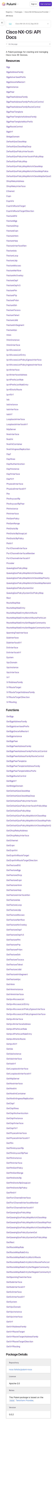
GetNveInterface (14, 1083)
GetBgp (10, 716)
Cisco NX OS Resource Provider (37, 12)
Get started (45, 4)
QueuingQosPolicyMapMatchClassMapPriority (28, 578)
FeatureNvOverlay (14, 275)
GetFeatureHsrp (13, 890)
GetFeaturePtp (13, 944)
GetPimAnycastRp (15, 1148)
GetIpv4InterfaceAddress (18, 1024)
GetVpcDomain (13, 1307)
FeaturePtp (11, 295)
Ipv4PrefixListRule (14, 379)
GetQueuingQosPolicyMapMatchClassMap (26, 1217)
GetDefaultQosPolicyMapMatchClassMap (26, 815)
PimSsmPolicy (12, 518)
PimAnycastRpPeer (15, 503)
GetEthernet (12, 840)
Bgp (8, 67)
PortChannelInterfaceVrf (18, 558)
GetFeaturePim (13, 939)
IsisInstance (12, 404)
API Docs (9, 16)
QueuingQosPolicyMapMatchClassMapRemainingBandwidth (28, 583)
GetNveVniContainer (16, 1093)
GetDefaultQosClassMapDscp (20, 796)
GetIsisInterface (14, 1058)
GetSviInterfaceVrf (15, 1297)
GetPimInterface (14, 1163)
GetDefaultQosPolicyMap (18, 810)
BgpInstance (12, 87)
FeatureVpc (11, 330)
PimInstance (12, 508)
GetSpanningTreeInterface (18, 1277)
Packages (18, 12)
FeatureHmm (12, 236)
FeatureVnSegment (15, 325)
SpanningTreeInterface (17, 632)
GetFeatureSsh (13, 954)
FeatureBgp (11, 221)
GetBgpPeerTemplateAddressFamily (23, 766)
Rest (8, 598)
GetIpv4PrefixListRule (16, 1029)
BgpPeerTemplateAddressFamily (21, 116)
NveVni (9, 439)
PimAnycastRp (13, 498)
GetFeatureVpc (13, 979)
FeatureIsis (11, 250)
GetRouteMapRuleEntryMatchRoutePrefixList (28, 1262)
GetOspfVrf (11, 1128)
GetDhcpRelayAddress (17, 830)
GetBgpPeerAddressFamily (18, 746)
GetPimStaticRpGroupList (18, 1183)
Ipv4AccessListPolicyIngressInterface (24, 364)
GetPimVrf (11, 1192)
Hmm (8, 335)
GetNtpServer (12, 1078)
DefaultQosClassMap (16, 141)
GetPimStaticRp (14, 1178)
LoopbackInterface (15, 419)
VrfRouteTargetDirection (18, 697)
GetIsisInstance (13, 1054)
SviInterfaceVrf (13, 652)
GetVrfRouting (13, 1346)
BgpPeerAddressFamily (17, 97)
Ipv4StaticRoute (14, 389)
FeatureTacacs (13, 310)
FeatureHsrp (12, 241)
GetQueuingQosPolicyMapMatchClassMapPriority (28, 1222)
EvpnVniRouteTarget (16, 206)
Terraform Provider (21, 1400)
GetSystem (11, 1302)
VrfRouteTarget (13, 687)
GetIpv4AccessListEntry (17, 1004)
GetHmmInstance (14, 989)
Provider (10, 563)
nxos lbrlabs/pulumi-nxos (20, 1369)
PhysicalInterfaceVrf (16, 489)
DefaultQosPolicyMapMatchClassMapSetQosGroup (28, 176)
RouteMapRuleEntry (15, 608)
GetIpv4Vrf (11, 1044)
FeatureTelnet (12, 315)
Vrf (7, 677)
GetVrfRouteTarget (15, 1331)
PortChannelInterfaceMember (20, 553)
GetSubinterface (14, 1282)
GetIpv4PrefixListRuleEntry (19, 1034)
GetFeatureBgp (13, 870)
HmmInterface (13, 345)
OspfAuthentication (15, 464)
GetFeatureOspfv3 (15, 935)
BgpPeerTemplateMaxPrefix (19, 121)
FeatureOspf (12, 280)
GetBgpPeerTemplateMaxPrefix (21, 771)
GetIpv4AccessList (15, 999)
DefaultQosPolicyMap (16, 161)
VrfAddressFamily (14, 682)
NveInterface (12, 434)
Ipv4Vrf (10, 394)
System (9, 657)
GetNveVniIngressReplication (20, 1098)
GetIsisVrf (11, 1063)
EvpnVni (10, 201)
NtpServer (11, 429)
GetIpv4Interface (14, 1019)
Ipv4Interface (12, 370)
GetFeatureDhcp (14, 875)
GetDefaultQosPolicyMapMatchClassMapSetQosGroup (28, 825)
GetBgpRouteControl (16, 776)
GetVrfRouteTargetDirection (19, 1341)
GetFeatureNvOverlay (16, 925)
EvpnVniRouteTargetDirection (20, 211)
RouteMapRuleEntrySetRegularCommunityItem (28, 627)
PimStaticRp (12, 528)
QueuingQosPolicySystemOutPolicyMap (24, 593)
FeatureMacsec (13, 265)
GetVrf (9, 1321)
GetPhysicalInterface (16, 1133)
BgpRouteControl (14, 126)
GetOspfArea (12, 1108)
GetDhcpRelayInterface (17, 835)
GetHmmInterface (15, 994)
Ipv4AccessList (13, 350)
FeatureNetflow (13, 270)
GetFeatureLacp (14, 905)
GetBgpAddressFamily (16, 721)
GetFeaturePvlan (14, 949)
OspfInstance (12, 469)
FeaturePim (11, 290)
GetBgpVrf (11, 781)
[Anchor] (18, 37)
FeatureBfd (11, 216)
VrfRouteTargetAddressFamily (20, 692)
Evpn (8, 196)
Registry (9, 12)
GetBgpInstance (14, 736)
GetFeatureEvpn (14, 880)
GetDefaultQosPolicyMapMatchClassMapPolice (28, 820)
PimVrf (9, 543)
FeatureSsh (11, 305)
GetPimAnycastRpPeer (17, 1153)
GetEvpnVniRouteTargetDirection (22, 860)
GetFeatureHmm (14, 885)
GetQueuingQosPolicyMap (18, 1212)
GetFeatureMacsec (15, 915)
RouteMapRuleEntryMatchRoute (21, 613)
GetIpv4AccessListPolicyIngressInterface (25, 1014)
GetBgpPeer (12, 741)
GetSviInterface (14, 1292)
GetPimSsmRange (14, 1173)
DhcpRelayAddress (15, 181)
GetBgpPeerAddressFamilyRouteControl (25, 756)
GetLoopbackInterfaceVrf (18, 1073)
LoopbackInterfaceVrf (17, 424)
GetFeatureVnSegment (17, 974)
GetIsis (9, 1049)
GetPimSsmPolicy (14, 1168)
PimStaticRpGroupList (16, 533)
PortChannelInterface (16, 548)
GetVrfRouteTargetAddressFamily (22, 1336)
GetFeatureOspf (14, 929)
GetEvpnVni (11, 850)
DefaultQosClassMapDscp (18, 146)
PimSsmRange (13, 523)
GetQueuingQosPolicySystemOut (21, 1232)
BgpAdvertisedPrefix (16, 77)
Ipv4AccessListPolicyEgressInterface (23, 360)
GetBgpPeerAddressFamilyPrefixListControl (26, 751)
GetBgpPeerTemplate (16, 761)
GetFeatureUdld (13, 969)
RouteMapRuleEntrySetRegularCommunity (26, 622)
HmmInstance (12, 340)
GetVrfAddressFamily (16, 1326)
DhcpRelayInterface (15, 186)
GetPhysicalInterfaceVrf (18, 1138)
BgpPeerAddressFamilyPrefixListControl (25, 102)
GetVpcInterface (14, 1316)
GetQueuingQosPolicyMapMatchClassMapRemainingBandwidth (28, 1227)
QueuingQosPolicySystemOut (20, 588)
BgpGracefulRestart (15, 82)
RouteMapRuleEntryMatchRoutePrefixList (26, 618)
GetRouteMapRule (15, 1247)
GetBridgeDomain (14, 786)
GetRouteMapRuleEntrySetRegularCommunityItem (28, 1272)
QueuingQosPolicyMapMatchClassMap (24, 573)
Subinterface (12, 637)
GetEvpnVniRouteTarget (17, 855)
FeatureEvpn (12, 231)
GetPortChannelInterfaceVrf (20, 1207)
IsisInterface (12, 409)
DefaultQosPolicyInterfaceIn (20, 151)
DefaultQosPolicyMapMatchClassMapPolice (27, 171)
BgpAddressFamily (14, 72)
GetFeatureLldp (13, 910)
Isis (7, 399)
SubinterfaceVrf (13, 642)
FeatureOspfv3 (13, 285)
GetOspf (10, 1103)
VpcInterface (12, 672)
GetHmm (10, 984)
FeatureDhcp (12, 226)
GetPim (9, 1143)
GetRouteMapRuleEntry (17, 1252)
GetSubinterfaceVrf (15, 1287)
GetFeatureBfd (13, 865)
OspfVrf (10, 479)
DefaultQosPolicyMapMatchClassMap (24, 166)
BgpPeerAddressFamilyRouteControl (23, 107)
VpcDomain (11, 662)
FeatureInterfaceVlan (16, 245)
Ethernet (10, 191)
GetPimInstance (14, 1158)
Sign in (34, 4)
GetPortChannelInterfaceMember (22, 1202)
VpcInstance (12, 667)
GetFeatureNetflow (15, 920)
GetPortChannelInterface (18, 1197)
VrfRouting (11, 702)
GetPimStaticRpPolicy (16, 1187)
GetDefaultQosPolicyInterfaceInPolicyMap (26, 806)
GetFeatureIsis (13, 900)
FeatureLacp (12, 255)
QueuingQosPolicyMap (16, 568)
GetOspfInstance (14, 1118)
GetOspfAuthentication (17, 1113)
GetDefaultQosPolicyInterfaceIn (21, 801)
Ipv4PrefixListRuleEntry (17, 384)
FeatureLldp (11, 260)
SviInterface (12, 647)
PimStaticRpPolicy (15, 538)
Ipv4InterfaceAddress (16, 374)
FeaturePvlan (12, 300)
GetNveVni (11, 1088)
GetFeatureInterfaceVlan (18, 895)
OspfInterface (13, 474)
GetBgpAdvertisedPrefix (17, 726)
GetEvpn (10, 845)
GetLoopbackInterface (17, 1068)
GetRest (10, 1242)
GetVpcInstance (14, 1312)
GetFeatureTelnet (14, 964)
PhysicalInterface (14, 484)
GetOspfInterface (14, 1123)
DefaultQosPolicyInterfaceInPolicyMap (24, 156)
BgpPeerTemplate (14, 112)
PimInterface (12, 513)
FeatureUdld (12, 320)
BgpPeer (10, 92)
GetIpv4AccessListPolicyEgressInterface (25, 1009)
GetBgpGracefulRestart (17, 731)
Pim (8, 493)
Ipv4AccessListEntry (16, 355)
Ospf (8, 454)
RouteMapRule (13, 603)
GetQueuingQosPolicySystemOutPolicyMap (26, 1237)
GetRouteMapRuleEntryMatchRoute (23, 1257)
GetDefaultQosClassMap (18, 791)
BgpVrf (9, 131)
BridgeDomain (12, 136)
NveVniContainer (14, 444)
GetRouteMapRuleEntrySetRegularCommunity (27, 1267)
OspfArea (10, 459)
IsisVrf (9, 414)
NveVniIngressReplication (18, 449)
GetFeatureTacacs (15, 959)
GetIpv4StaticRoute (15, 1039)
